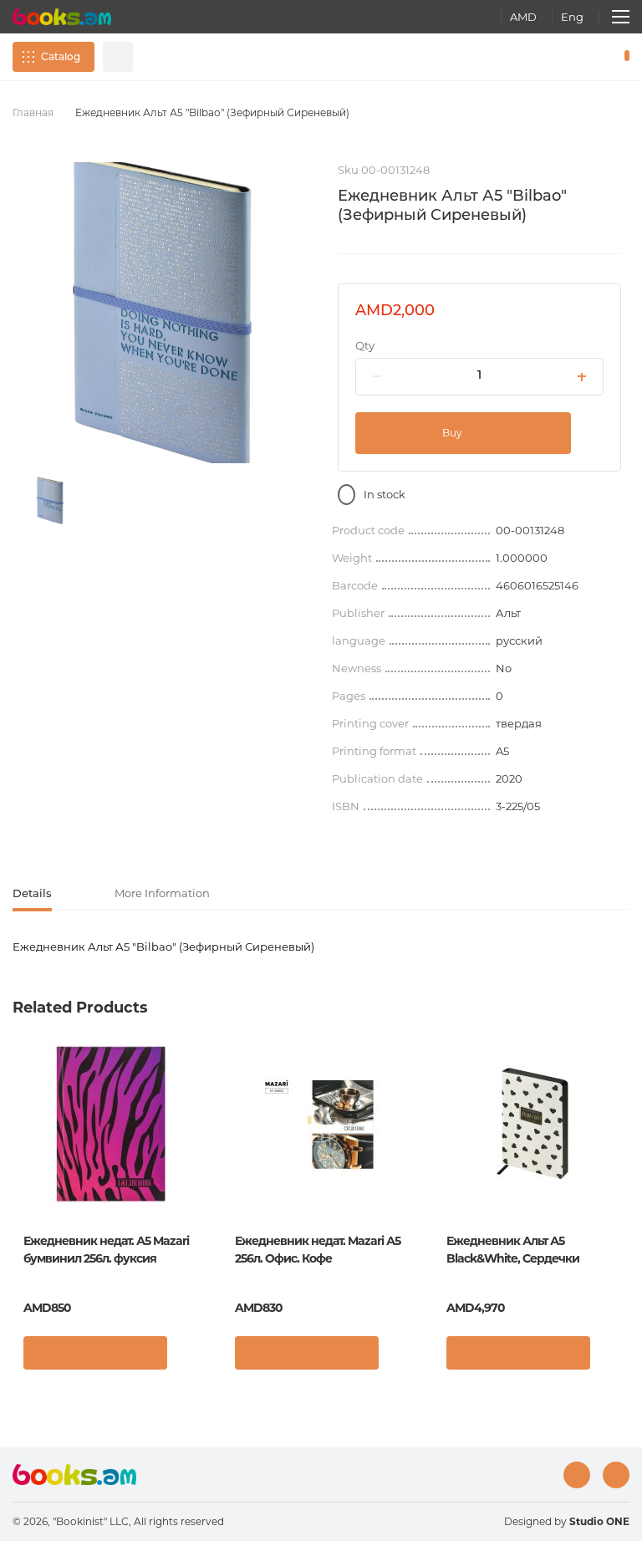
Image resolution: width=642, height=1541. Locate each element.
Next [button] (621, 1167)
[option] (50, 501)
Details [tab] (32, 893)
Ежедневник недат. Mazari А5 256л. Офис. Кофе (317, 1249)
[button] (190, 1357)
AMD (523, 16)
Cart (623, 56)
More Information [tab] (162, 893)
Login (555, 56)
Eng (572, 16)
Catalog (60, 56)
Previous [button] (21, 1167)
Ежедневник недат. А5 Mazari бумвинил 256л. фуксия (106, 1249)
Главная (33, 112)
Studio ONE (599, 1521)
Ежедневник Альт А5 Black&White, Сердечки (512, 1249)
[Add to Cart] (95, 1353)
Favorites (583, 56)
